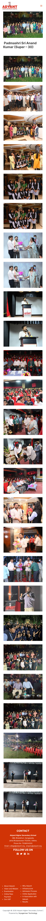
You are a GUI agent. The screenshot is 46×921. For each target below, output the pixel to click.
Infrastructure (27, 889)
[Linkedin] (28, 854)
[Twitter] (21, 854)
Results (25, 902)
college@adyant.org (17, 846)
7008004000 (27, 843)
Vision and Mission (11, 889)
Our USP (7, 899)
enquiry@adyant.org (34, 846)
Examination (8, 891)
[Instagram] (25, 854)
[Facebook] (18, 854)
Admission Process (29, 891)
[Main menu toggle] (41, 5)
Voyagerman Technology (27, 913)
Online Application (29, 894)
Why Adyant (27, 886)
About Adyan (9, 886)
